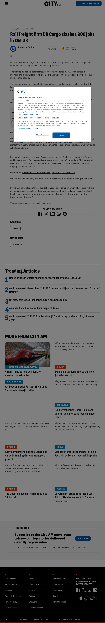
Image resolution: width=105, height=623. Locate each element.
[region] (52, 114)
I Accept (61, 135)
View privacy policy (30, 114)
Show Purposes (42, 135)
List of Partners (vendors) (28, 128)
